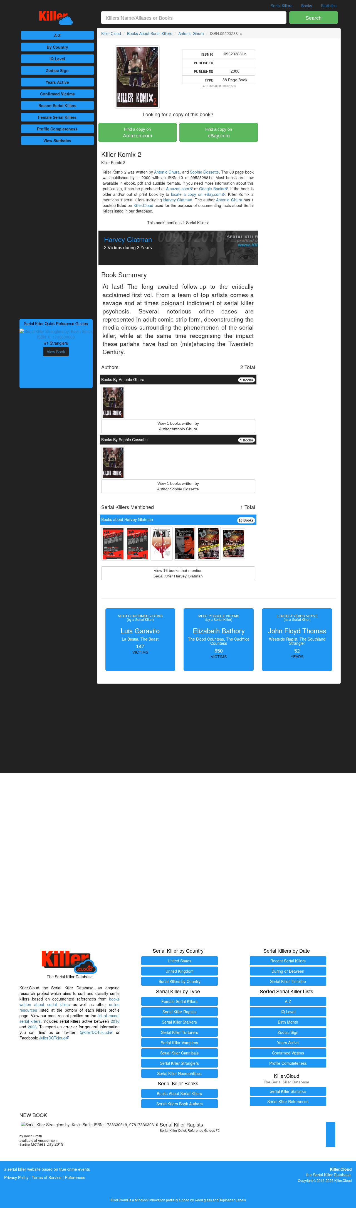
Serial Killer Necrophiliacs (179, 1073)
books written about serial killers (69, 1001)
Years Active (57, 82)
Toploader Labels (232, 1199)
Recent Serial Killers (288, 961)
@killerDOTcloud (94, 1032)
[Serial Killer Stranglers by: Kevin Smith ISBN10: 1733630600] (56, 333)
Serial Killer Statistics (288, 1091)
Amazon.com (137, 133)
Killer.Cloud (111, 33)
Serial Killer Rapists (179, 1011)
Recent (57, 105)
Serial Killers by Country (180, 981)
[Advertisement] (56, 231)
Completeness (57, 129)
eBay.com (218, 133)
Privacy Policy (16, 1177)
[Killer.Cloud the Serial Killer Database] (56, 18)
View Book (56, 351)
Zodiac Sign (57, 70)
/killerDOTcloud (52, 1038)
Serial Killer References (287, 1101)
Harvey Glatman (177, 199)
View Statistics (57, 140)
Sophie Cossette (204, 172)
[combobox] (194, 17)
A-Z (57, 35)
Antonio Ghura (191, 33)
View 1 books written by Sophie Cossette (178, 486)
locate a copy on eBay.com (196, 194)
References (75, 1177)
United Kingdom (179, 971)
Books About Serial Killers (149, 33)
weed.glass (203, 1199)
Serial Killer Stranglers (179, 1063)
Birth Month (288, 1022)
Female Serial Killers (179, 1001)
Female (57, 117)
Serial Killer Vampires (179, 1042)
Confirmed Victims (288, 1053)
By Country (57, 47)
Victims (57, 94)
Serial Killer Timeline (288, 981)
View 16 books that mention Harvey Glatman (178, 573)
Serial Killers (281, 5)
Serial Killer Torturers (179, 1032)
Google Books (211, 188)
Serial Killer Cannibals (179, 1053)
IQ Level (57, 58)
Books (306, 5)
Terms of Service (46, 1177)
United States (179, 961)
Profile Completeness (288, 1063)
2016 (115, 1021)
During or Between (287, 971)
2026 (32, 1026)
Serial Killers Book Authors (179, 1103)
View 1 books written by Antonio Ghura (178, 426)
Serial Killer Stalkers (179, 1022)
